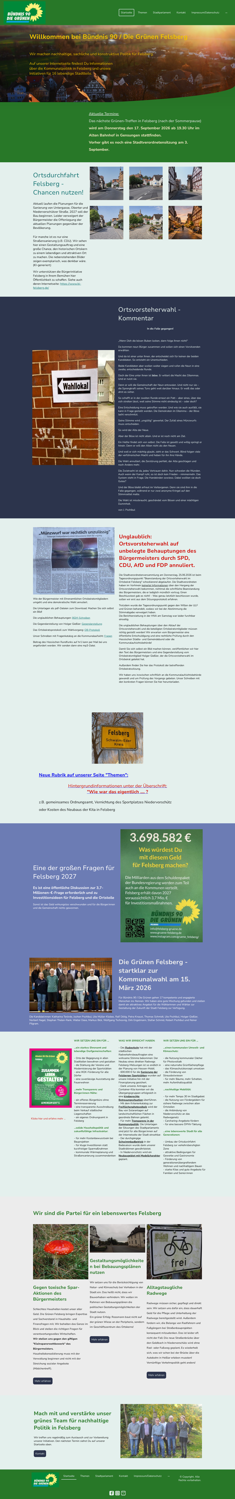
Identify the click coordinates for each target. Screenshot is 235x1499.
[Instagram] (117, 1493)
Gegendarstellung (92, 624)
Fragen (108, 636)
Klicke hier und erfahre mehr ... (48, 1118)
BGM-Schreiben (81, 618)
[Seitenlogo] (25, 12)
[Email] (123, 1493)
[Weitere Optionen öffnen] (226, 12)
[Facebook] (111, 1493)
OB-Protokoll (92, 630)
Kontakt (39, 1453)
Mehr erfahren (43, 1381)
